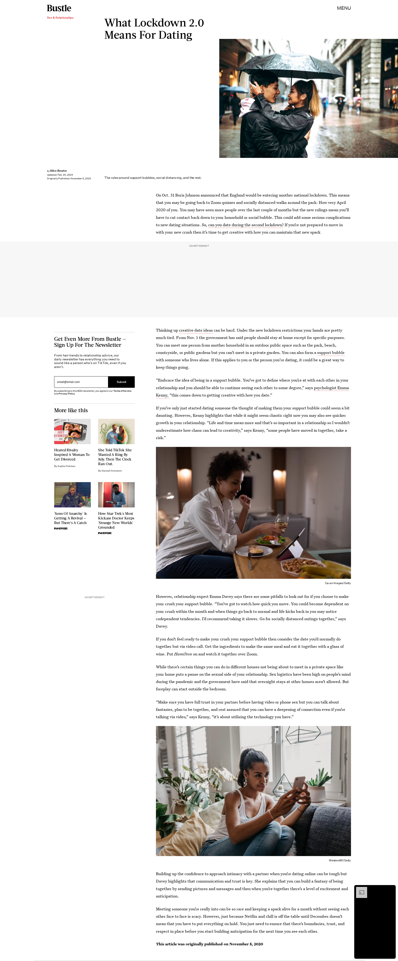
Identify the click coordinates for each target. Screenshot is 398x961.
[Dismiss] (390, 889)
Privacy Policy (67, 393)
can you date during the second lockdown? (246, 224)
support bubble (331, 352)
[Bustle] (59, 8)
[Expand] (359, 889)
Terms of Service (122, 390)
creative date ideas (196, 330)
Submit (121, 382)
